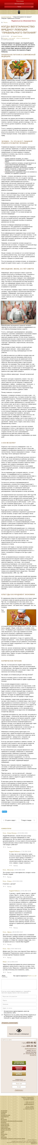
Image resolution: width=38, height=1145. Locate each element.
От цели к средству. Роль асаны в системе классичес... (12, 820)
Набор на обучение (5, 1128)
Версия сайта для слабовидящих (19, 1034)
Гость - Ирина (7, 932)
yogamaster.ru (33, 1142)
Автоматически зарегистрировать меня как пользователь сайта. (16, 1011)
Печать (5, 22)
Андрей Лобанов (6, 17)
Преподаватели (4, 1116)
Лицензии (3, 1113)
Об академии (4, 1110)
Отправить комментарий (9, 1022)
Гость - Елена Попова (9, 833)
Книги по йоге (4, 1134)
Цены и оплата (4, 1126)
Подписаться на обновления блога (23, 21)
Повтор (9, 847)
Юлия (4, 962)
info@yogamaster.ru (30, 1048)
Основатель (4, 1112)
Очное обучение (5, 1123)
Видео (2, 1132)
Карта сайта (4, 1137)
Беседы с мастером (6, 1129)
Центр (2, 1118)
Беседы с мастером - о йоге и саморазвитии (16, 38)
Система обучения (5, 1115)
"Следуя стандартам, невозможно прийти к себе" (29, 820)
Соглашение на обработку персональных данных (13, 1138)
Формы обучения (5, 1125)
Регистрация (20, 1)
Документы (3, 1122)
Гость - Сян (6, 948)
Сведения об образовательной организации (11, 1121)
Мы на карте (4, 1119)
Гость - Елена (7, 881)
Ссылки (3, 1135)
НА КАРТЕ (33, 1055)
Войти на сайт (32, 976)
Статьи (2, 1131)
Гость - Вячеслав (8, 870)
